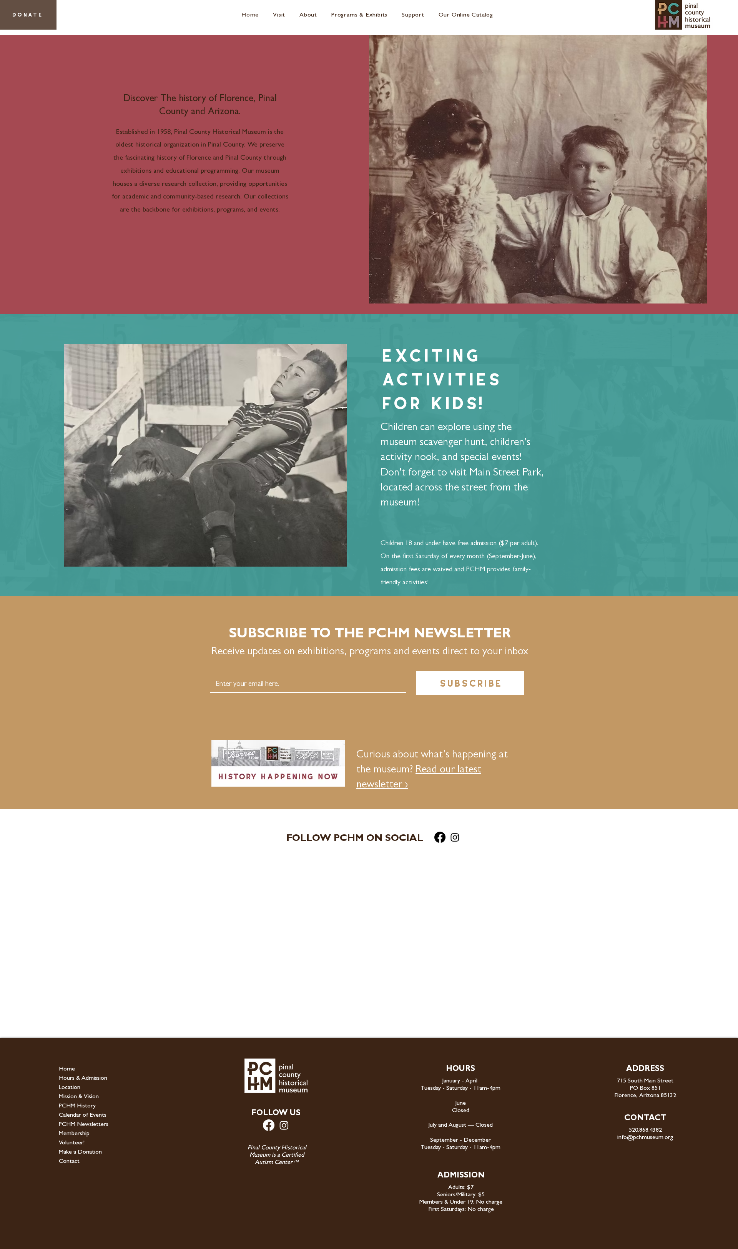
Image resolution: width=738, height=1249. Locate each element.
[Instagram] (454, 837)
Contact (69, 1162)
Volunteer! (72, 1143)
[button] (281, 15)
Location (69, 1088)
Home (67, 1069)
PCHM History (77, 1106)
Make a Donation (80, 1152)
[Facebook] (439, 837)
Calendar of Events (82, 1115)
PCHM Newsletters (83, 1125)
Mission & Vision (79, 1097)
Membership (74, 1134)
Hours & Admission (83, 1079)
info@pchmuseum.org (645, 1138)
